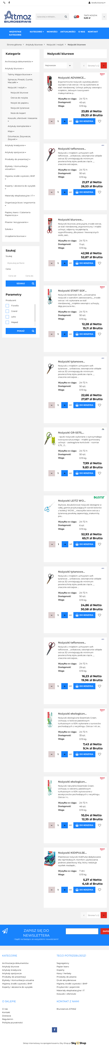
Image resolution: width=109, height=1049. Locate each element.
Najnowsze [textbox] (50, 65)
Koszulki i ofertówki (66, 994)
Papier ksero (63, 966)
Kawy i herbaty (64, 973)
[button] (9, 956)
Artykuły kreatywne (15, 145)
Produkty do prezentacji (17, 159)
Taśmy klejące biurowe (19, 74)
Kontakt (93, 31)
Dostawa (6, 1015)
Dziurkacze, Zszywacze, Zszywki (19, 138)
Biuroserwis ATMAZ (66, 1009)
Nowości (52, 31)
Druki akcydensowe (66, 980)
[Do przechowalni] (100, 121)
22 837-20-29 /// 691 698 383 (5, 2)
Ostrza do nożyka (19, 97)
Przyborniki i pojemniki (68, 987)
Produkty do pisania (66, 977)
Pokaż (20, 331)
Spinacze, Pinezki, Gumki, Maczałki (20, 81)
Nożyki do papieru (20, 103)
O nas (81, 31)
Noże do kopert (18, 113)
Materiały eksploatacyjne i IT (19, 195)
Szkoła (8, 229)
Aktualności (68, 31)
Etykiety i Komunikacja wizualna (16, 167)
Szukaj (21, 283)
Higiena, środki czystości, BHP (20, 176)
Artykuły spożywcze (15, 152)
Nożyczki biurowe (19, 92)
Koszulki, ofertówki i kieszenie (22, 118)
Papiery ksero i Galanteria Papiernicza (17, 214)
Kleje (10, 131)
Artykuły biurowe (13, 68)
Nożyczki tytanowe (20, 108)
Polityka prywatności (12, 1022)
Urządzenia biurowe (15, 236)
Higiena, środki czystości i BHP (72, 983)
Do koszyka (86, 121)
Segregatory (63, 963)
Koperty (60, 970)
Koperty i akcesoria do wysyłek (20, 186)
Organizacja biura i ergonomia (20, 202)
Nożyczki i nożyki (16, 87)
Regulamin (7, 1019)
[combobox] (58, 65)
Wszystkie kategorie (15, 33)
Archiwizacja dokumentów (18, 61)
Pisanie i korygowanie (16, 222)
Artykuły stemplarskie (19, 126)
